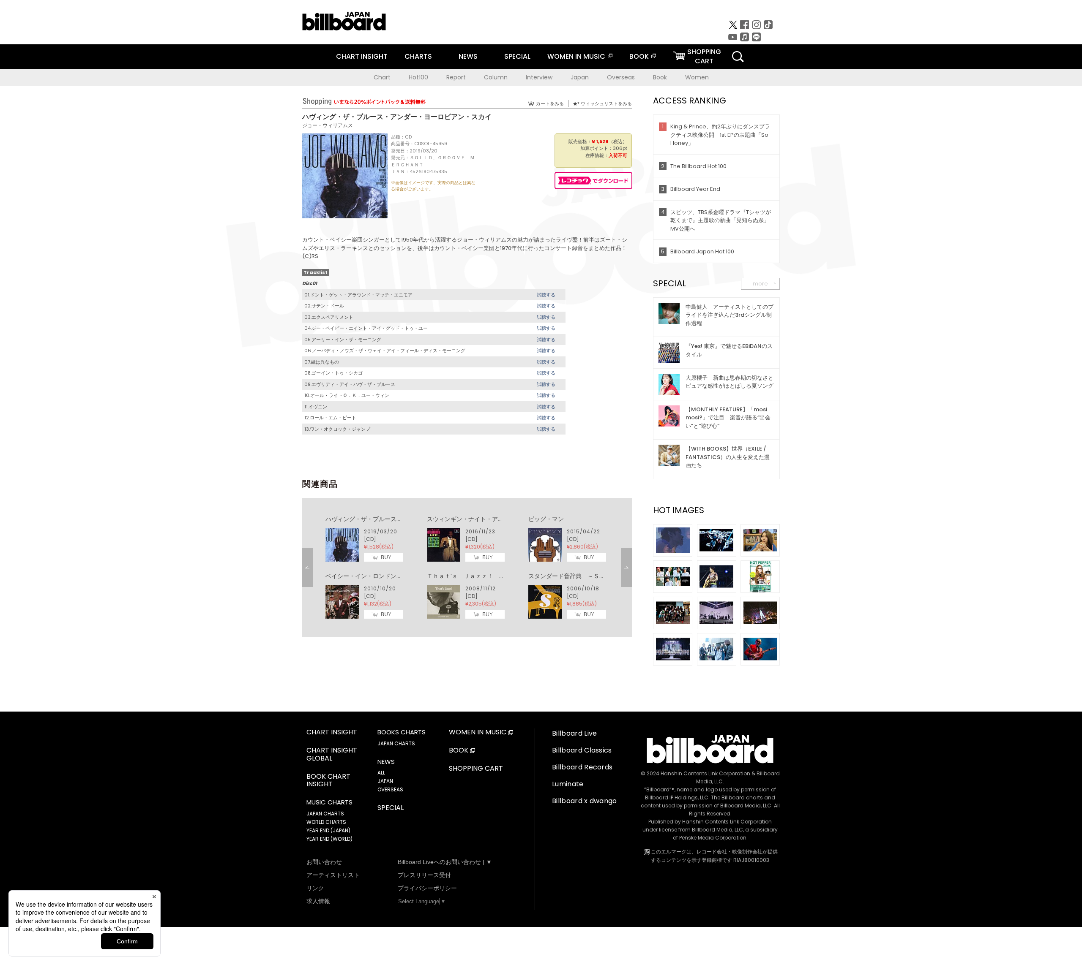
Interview (539, 77)
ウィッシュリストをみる (606, 103)
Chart (382, 77)
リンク (315, 888)
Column (496, 77)
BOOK (639, 56)
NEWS (468, 56)
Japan (580, 77)
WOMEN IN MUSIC (576, 56)
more (760, 284)
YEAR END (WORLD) (329, 838)
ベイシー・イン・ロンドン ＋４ (369, 576)
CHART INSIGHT (362, 56)
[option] (467, 568)
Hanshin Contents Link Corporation (705, 773)
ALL (381, 772)
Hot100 (418, 77)
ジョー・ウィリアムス (327, 125)
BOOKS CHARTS (401, 732)
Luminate (568, 784)
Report (456, 77)
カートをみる (550, 103)
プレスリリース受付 (424, 875)
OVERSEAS (390, 789)
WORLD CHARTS (326, 822)
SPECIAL (517, 56)
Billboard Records (582, 767)
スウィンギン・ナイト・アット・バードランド (489, 519)
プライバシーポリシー (427, 888)
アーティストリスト (333, 875)
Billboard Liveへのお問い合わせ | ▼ (445, 862)
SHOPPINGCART (704, 56)
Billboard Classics (582, 750)
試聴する (546, 294)
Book (660, 77)
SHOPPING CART (476, 769)
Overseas (621, 77)
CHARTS (418, 56)
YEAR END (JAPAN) (328, 830)
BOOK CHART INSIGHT (328, 781)
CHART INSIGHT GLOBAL (331, 755)
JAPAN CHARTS (325, 813)
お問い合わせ (324, 862)
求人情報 (318, 901)
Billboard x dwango (584, 801)
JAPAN (385, 781)
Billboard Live (574, 733)
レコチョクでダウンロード (593, 180)
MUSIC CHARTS (329, 802)
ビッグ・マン (546, 519)
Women (697, 77)
